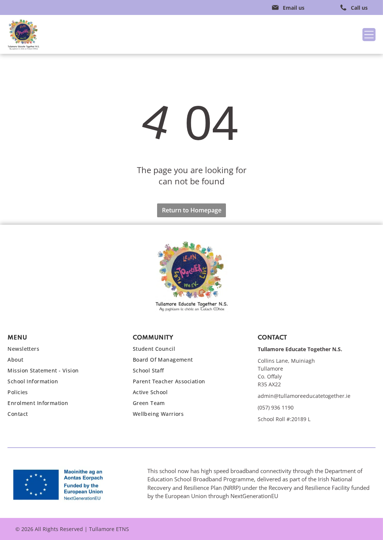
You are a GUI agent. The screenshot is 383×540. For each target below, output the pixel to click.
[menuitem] (62, 350)
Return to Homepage (191, 210)
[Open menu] (369, 34)
